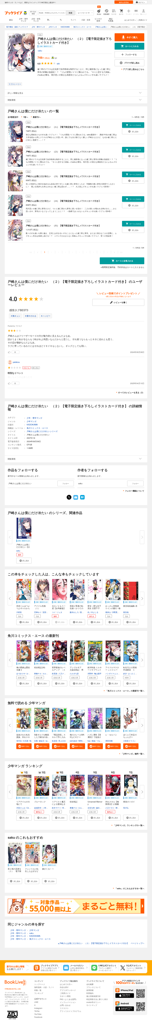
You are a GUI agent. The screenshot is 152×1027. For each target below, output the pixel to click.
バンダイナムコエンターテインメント (120, 673)
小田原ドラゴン (129, 740)
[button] (24, 560)
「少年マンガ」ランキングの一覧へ (128, 825)
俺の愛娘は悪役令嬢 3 (23, 668)
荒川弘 (126, 807)
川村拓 (19, 612)
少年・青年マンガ (23, 19)
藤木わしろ (74, 612)
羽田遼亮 (65, 807)
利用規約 (90, 993)
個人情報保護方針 (93, 996)
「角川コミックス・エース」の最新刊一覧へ (125, 690)
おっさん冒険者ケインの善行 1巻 (113, 607)
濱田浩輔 (109, 740)
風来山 (108, 612)
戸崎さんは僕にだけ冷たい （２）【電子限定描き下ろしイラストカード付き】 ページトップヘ (101, 943)
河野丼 (90, 673)
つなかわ (100, 740)
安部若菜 (46, 612)
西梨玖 (82, 612)
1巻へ (25, 117)
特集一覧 (37, 990)
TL (61, 19)
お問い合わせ (65, 1005)
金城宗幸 (37, 807)
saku (40, 50)
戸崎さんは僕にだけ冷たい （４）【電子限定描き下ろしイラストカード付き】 (63, 200)
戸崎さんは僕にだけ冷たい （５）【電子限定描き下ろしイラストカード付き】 (63, 225)
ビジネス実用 (98, 19)
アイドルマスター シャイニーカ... (112, 670)
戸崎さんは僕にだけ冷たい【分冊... (23, 547)
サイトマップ (91, 1005)
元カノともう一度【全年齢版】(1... (58, 608)
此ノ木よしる (93, 612)
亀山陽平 (97, 673)
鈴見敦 (54, 673)
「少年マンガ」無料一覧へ (132, 753)
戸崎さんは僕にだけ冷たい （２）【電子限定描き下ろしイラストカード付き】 (63, 151)
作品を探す (64, 987)
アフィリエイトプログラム (70, 1011)
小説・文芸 (85, 19)
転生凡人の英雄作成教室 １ (130, 668)
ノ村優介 (46, 807)
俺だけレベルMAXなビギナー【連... (77, 737)
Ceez (29, 807)
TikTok (36, 1011)
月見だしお (20, 807)
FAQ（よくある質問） (68, 999)
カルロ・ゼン (48, 673)
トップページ (39, 984)
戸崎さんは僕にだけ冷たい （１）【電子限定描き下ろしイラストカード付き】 (63, 126)
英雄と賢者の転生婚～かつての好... (76, 608)
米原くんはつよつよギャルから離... (23, 608)
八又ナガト (63, 673)
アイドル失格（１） (40, 607)
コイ (54, 612)
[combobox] (52, 12)
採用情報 (90, 990)
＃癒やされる (30, 315)
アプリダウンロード (68, 990)
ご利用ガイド (142, 20)
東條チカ (37, 673)
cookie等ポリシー (93, 1002)
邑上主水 (62, 740)
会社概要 (90, 984)
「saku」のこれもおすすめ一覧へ (129, 888)
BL (48, 19)
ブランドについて (93, 987)
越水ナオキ (100, 807)
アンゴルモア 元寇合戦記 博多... (76, 670)
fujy (89, 740)
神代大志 (119, 807)
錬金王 (41, 740)
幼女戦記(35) (39, 667)
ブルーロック (40, 801)
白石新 (25, 740)
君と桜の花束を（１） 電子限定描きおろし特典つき (14, 872)
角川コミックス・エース (37, 428)
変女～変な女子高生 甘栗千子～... (94, 608)
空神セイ (37, 612)
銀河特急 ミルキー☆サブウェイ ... (95, 670)
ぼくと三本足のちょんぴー (130, 735)
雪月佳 (19, 740)
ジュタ (59, 612)
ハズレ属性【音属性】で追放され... (94, 737)
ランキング (38, 993)
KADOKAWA (32, 424)
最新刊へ (37, 117)
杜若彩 (54, 740)
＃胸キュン (15, 315)
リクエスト (64, 1008)
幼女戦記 (73, 801)
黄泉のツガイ (129, 801)
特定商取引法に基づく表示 (97, 999)
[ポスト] (69, 497)
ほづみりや (20, 673)
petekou (16, 362)
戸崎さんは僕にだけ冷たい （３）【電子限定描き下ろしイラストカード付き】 (63, 176)
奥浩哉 (126, 612)
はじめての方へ (130, 20)
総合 (11, 19)
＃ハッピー (45, 315)
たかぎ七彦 (74, 673)
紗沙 (125, 673)
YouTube (37, 1014)
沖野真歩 (115, 612)
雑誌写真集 (110, 19)
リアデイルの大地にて (23, 802)
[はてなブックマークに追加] (82, 499)
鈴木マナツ (56, 807)
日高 (36, 740)
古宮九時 (91, 807)
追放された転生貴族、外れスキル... (23, 737)
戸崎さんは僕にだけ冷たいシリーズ (42, 431)
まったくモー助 (134, 673)
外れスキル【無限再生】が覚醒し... (112, 804)
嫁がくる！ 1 (47, 868)
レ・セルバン (111, 734)
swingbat (73, 740)
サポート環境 (65, 996)
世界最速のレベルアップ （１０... (58, 670)
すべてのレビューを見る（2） (131, 392)
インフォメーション (68, 1002)
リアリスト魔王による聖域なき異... (58, 804)
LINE (36, 1002)
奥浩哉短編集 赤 (130, 605)
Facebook (38, 1017)
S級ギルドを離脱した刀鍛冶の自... (41, 735)
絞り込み (33, 13)
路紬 (93, 740)
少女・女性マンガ (35, 19)
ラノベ (73, 19)
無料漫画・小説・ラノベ (44, 987)
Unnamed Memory (95, 802)
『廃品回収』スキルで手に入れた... (58, 737)
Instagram (38, 1008)
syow (48, 740)
